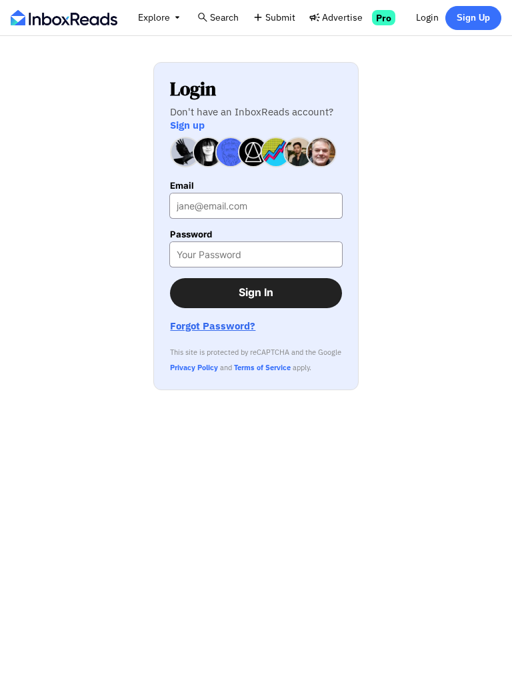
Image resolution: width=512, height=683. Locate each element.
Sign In (256, 292)
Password (191, 234)
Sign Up (473, 18)
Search (224, 17)
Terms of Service (262, 367)
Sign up (187, 124)
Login (427, 17)
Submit (280, 17)
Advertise (342, 17)
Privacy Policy (194, 367)
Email (182, 186)
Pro (383, 17)
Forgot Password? (212, 325)
